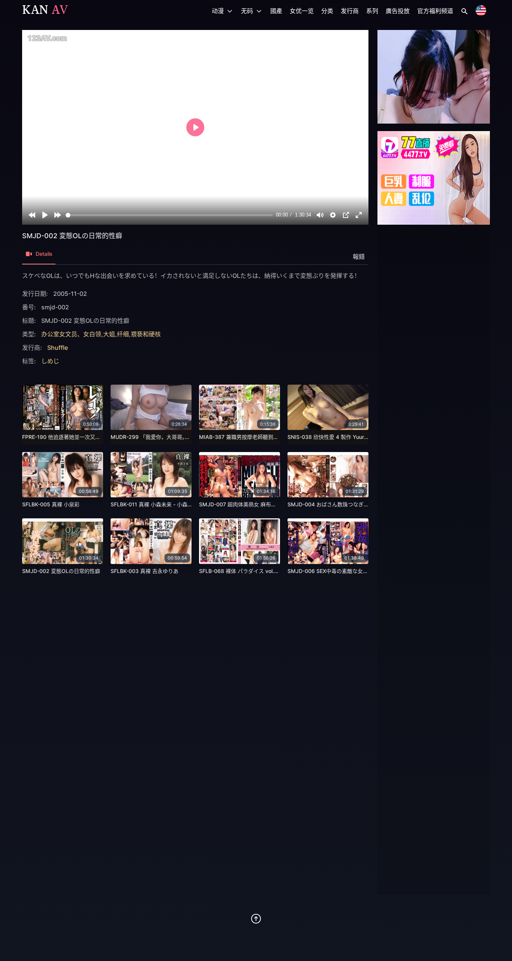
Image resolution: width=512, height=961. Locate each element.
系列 (372, 11)
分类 (327, 11)
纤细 (123, 334)
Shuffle (57, 347)
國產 (276, 11)
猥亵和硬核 (146, 334)
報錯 (359, 256)
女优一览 (302, 11)
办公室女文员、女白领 (71, 334)
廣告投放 (398, 11)
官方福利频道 (435, 11)
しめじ (50, 361)
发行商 (350, 11)
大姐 (109, 334)
